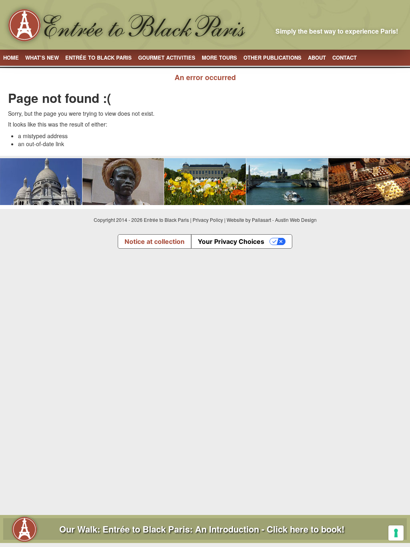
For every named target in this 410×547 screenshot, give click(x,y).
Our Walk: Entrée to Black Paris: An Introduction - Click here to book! (201, 529)
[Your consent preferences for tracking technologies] (396, 533)
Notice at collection (155, 241)
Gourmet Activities (166, 57)
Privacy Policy (208, 219)
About (317, 57)
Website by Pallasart (249, 219)
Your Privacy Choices (231, 241)
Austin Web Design (296, 219)
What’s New (42, 57)
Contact (344, 57)
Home (11, 57)
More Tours (219, 57)
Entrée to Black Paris (98, 57)
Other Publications (272, 57)
